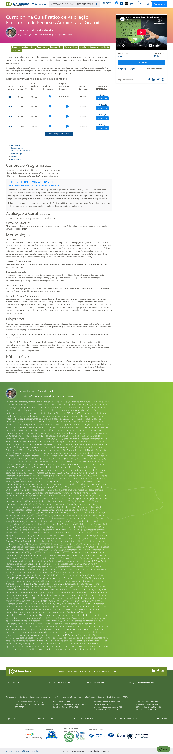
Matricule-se (141, 62)
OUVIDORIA (162, 718)
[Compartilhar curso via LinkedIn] (153, 79)
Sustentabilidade (56, 47)
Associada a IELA (121, 736)
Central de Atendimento (108, 3)
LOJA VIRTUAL (11, 718)
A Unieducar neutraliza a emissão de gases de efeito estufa (69, 737)
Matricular (102, 98)
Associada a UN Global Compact (137, 736)
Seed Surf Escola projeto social (80, 737)
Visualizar (49, 96)
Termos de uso (12, 751)
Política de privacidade (30, 751)
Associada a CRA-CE (111, 736)
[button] (39, 4)
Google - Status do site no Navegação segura (33, 736)
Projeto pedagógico (126, 68)
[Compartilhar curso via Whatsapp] (163, 79)
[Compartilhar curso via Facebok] (149, 79)
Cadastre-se (159, 4)
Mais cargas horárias (59, 133)
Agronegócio (16, 50)
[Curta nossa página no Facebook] (158, 670)
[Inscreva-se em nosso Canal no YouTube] (162, 670)
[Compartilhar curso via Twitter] (158, 79)
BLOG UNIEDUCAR (45, 718)
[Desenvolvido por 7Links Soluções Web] (143, 751)
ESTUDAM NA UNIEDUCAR (126, 718)
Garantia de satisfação (52, 735)
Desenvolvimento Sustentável (23, 47)
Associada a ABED (97, 736)
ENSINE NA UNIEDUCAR (84, 718)
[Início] (17, 4)
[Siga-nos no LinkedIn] (153, 670)
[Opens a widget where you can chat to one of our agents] (163, 749)
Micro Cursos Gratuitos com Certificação (94, 47)
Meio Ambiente (41, 47)
